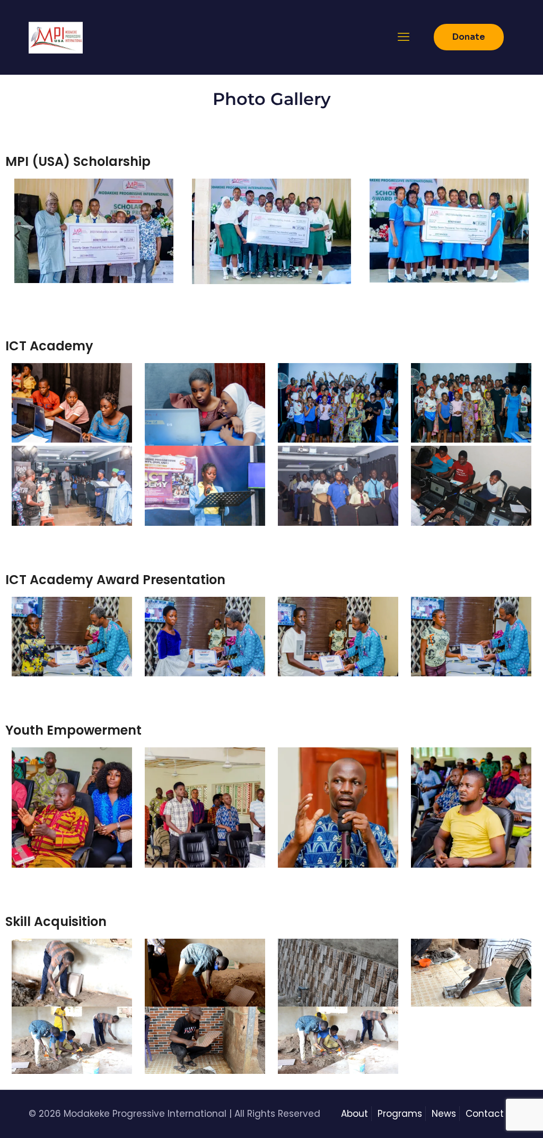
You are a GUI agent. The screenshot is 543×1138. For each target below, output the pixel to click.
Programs (400, 1113)
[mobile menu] (404, 37)
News (444, 1113)
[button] (17, 235)
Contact (485, 1113)
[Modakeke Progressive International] (56, 37)
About (354, 1113)
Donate (468, 36)
